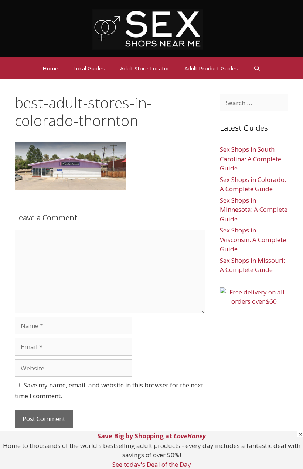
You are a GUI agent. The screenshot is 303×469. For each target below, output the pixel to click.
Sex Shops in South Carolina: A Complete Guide (250, 158)
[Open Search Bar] (257, 68)
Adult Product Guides (211, 68)
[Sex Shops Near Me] (147, 28)
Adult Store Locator (145, 68)
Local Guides (89, 68)
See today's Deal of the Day (151, 464)
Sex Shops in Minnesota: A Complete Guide (253, 209)
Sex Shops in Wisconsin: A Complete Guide (253, 239)
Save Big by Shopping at (151, 436)
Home (50, 68)
